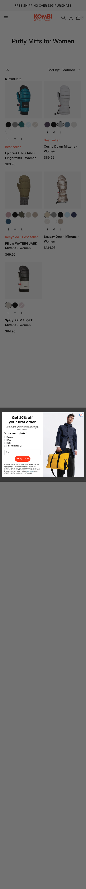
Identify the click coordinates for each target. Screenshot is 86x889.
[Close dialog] (81, 415)
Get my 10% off (22, 459)
